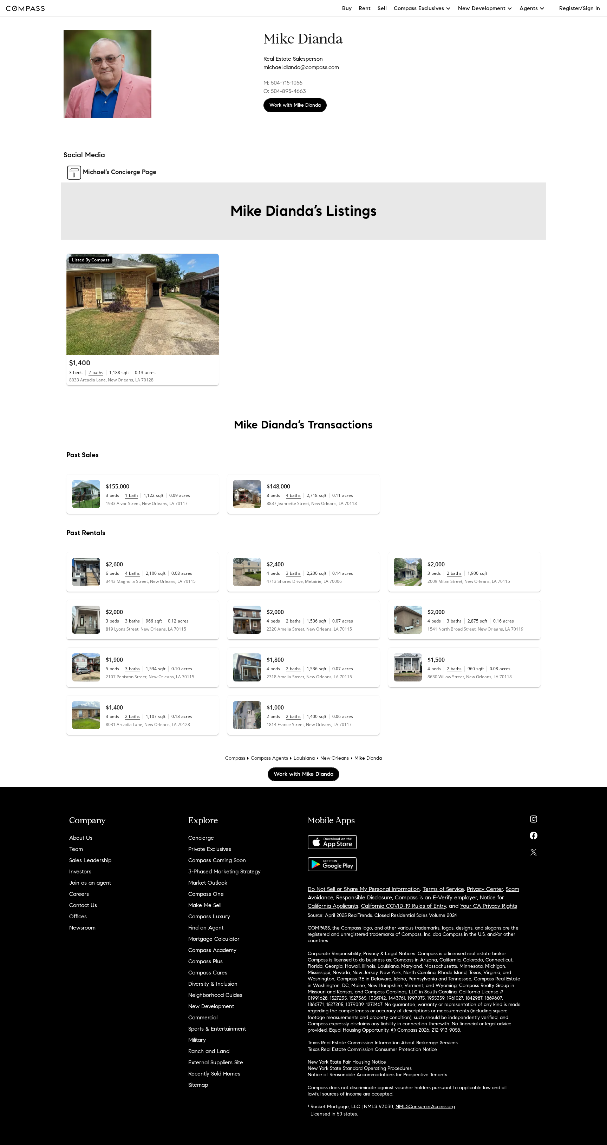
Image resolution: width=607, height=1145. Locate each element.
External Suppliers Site (215, 1062)
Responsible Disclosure (364, 897)
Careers (79, 894)
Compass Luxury (209, 916)
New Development (211, 1006)
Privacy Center (485, 889)
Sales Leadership (90, 860)
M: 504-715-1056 (282, 82)
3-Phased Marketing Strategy (224, 871)
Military (197, 1040)
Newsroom (82, 927)
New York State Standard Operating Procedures (360, 1068)
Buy (347, 8)
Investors (80, 871)
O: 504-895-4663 (284, 91)
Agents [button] (529, 8)
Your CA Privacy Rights (488, 906)
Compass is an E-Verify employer (436, 897)
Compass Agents (269, 758)
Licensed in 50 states (334, 1114)
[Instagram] (533, 817)
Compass (235, 758)
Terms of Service (443, 889)
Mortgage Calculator (214, 939)
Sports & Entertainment (217, 1028)
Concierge (201, 837)
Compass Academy (212, 950)
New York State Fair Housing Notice (347, 1062)
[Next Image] (210, 304)
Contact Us (83, 905)
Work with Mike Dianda (295, 105)
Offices (78, 916)
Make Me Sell (204, 905)
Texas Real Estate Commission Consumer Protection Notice (372, 1049)
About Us (80, 837)
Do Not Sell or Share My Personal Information (364, 889)
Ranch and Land (208, 1051)
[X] (533, 850)
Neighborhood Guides (215, 995)
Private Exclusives (209, 849)
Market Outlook (207, 882)
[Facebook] (533, 834)
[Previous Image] (74, 304)
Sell (382, 8)
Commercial (202, 1017)
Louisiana (304, 758)
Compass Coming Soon (217, 860)
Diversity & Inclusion (212, 983)
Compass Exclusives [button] (419, 8)
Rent (365, 8)
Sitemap (198, 1084)
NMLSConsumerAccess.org (425, 1107)
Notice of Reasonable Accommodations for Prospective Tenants (377, 1075)
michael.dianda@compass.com (301, 67)
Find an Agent (205, 927)
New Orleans (334, 758)
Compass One (206, 894)
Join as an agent (90, 882)
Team (76, 849)
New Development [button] (481, 8)
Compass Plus (205, 961)
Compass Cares (207, 972)
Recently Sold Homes (214, 1073)
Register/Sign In (579, 8)
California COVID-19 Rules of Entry (403, 906)
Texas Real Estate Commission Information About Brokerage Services (383, 1043)
